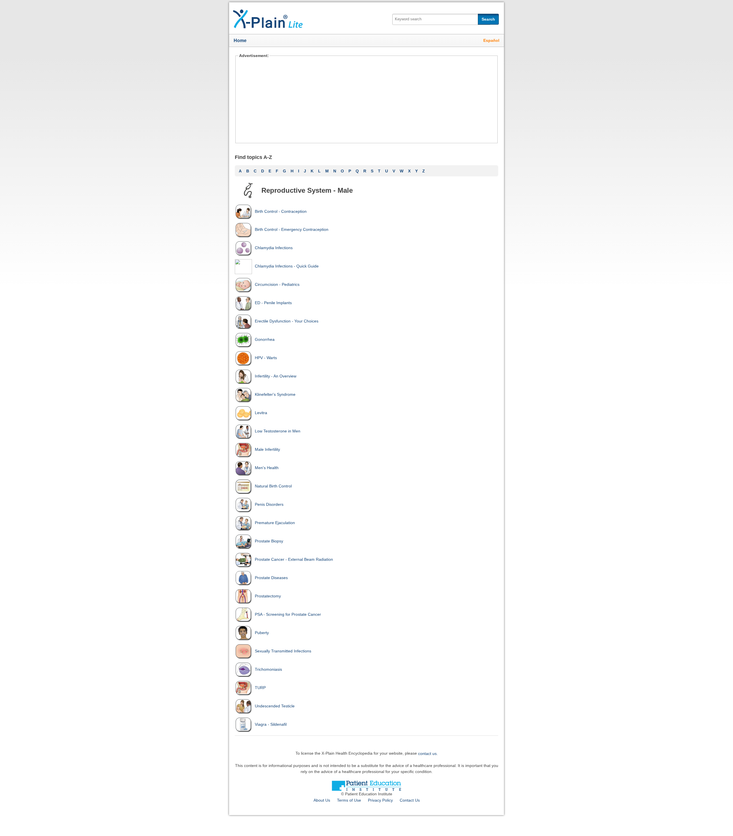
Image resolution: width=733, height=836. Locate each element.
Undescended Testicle (275, 706)
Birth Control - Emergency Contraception (291, 229)
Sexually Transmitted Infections (283, 651)
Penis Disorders (269, 504)
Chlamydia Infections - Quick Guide (287, 266)
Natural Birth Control (273, 486)
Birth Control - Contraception (281, 211)
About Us (322, 800)
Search (488, 19)
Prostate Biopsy (269, 541)
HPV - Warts (266, 357)
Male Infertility (267, 449)
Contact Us (410, 800)
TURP (260, 687)
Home (240, 40)
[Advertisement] (366, 100)
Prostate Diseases (271, 577)
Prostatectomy (268, 596)
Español (491, 40)
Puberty (262, 632)
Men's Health (267, 467)
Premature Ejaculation (275, 522)
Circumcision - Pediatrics (277, 284)
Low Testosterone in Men (277, 431)
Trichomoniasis (268, 669)
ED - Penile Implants (273, 302)
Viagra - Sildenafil (271, 724)
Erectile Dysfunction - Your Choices (286, 321)
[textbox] (441, 19)
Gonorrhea (265, 339)
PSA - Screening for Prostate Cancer (288, 614)
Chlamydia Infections (274, 247)
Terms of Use (349, 800)
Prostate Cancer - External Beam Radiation (294, 559)
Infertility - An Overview (275, 376)
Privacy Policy (380, 800)
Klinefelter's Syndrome (275, 394)
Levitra (261, 412)
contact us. (428, 753)
